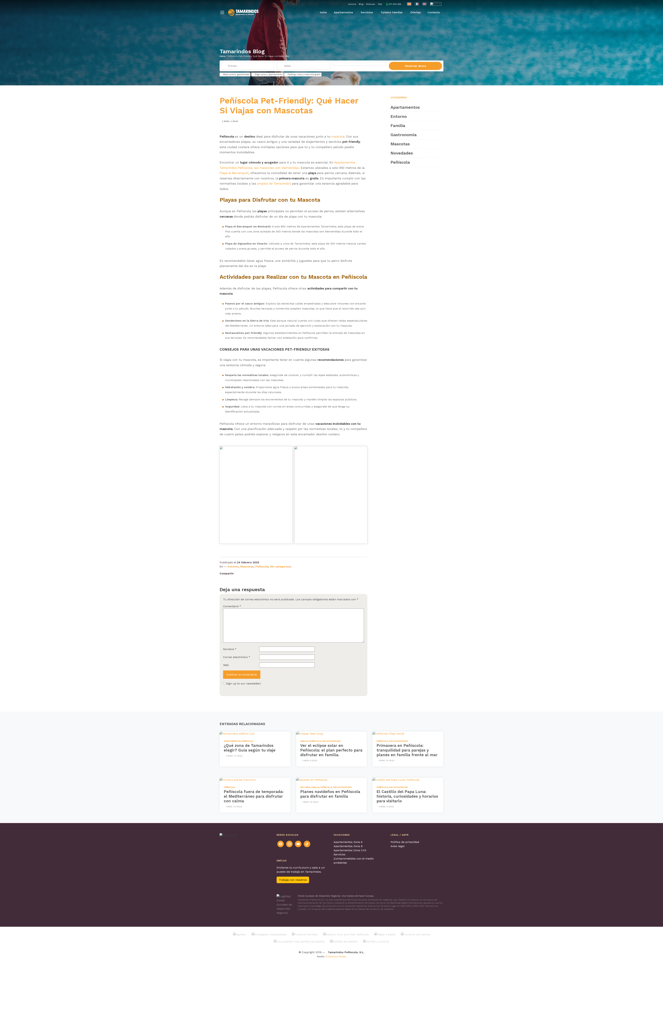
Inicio (222, 56)
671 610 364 (395, 4)
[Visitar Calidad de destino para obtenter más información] (344, 941)
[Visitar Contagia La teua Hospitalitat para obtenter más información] (269, 934)
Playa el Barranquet (234, 173)
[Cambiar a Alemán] (435, 4)
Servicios (339, 854)
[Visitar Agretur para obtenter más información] (239, 934)
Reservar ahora (415, 66)
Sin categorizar (280, 566)
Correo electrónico (236, 657)
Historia (352, 4)
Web (226, 665)
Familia (398, 125)
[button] (222, 12)
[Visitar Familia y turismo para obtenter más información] (376, 941)
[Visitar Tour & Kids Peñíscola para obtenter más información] (346, 934)
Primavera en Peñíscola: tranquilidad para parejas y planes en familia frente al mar (407, 750)
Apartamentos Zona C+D (350, 850)
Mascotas (247, 566)
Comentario (232, 606)
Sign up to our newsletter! (243, 683)
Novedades (402, 153)
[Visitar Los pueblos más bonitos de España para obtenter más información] (299, 941)
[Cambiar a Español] (409, 4)
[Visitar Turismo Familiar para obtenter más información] (305, 934)
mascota (338, 136)
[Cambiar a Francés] (417, 4)
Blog (361, 4)
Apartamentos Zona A (348, 842)
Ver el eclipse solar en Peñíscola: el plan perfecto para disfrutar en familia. (331, 750)
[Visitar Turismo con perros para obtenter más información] (415, 934)
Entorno (233, 566)
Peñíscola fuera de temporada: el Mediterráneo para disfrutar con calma (254, 796)
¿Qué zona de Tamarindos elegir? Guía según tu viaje (249, 747)
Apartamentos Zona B (348, 846)
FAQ (380, 4)
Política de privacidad (405, 842)
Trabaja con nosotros (293, 879)
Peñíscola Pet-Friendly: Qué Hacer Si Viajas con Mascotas (289, 106)
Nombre (229, 649)
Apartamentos (405, 107)
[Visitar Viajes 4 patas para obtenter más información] (384, 934)
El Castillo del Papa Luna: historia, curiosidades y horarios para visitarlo (407, 796)
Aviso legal (398, 846)
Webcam (370, 4)
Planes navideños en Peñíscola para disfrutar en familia (330, 793)
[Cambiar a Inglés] (424, 4)
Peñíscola (261, 566)
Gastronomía (404, 134)
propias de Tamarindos (274, 183)
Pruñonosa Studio (335, 956)
